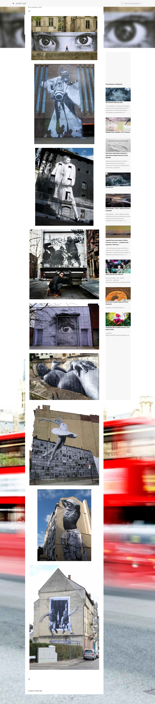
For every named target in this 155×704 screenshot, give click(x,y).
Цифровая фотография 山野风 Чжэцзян (118, 132)
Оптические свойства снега (114, 102)
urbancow (84, 701)
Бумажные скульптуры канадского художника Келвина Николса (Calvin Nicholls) (117, 155)
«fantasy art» (109, 187)
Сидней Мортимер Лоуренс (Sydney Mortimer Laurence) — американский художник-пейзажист (117, 242)
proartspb (21, 3)
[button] (29, 11)
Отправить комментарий (35, 690)
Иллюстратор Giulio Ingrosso (114, 274)
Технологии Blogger (78, 698)
